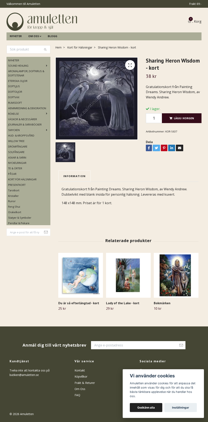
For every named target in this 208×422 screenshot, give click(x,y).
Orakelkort (14, 230)
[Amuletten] (77, 31)
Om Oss (80, 407)
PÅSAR (12, 192)
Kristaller (13, 214)
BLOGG (52, 54)
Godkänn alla (146, 407)
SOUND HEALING (18, 84)
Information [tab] (74, 194)
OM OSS (33, 54)
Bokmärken (162, 322)
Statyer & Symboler (19, 236)
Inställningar (180, 407)
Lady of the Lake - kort (122, 322)
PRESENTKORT (17, 203)
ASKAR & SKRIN (17, 176)
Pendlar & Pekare (18, 241)
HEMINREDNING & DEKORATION (27, 126)
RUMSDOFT (15, 121)
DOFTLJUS (14, 105)
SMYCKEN (14, 148)
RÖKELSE (13, 132)
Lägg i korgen (184, 136)
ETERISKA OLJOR (17, 99)
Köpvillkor (81, 395)
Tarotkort (13, 208)
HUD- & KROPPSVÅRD (21, 154)
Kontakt (80, 389)
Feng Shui (14, 225)
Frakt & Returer (85, 401)
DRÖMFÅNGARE (17, 165)
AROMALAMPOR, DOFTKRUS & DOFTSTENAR (26, 92)
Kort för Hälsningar (79, 66)
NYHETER (16, 54)
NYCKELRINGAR (17, 181)
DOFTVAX (13, 115)
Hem (58, 66)
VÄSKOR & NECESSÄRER (22, 137)
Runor (12, 219)
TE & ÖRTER (15, 187)
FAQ (77, 413)
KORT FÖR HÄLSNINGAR (22, 197)
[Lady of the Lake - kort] (128, 293)
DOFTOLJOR (15, 110)
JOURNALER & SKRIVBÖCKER (25, 143)
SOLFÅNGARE (16, 170)
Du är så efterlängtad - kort (78, 322)
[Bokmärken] (176, 293)
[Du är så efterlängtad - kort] (80, 293)
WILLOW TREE (16, 159)
